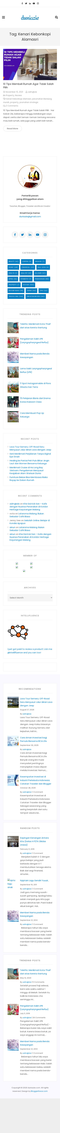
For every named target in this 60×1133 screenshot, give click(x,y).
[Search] (56, 17)
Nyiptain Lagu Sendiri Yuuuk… (34, 880)
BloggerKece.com (39, 1091)
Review (18, 95)
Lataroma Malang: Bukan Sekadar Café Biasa (27, 515)
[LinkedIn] (30, 3)
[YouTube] (34, 3)
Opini (11, 279)
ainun (12, 527)
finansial (25, 267)
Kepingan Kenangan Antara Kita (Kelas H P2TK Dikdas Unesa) (34, 841)
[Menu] (3, 17)
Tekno (29, 291)
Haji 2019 (42, 267)
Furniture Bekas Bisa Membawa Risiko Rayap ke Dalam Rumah (29, 479)
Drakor (38, 261)
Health (12, 273)
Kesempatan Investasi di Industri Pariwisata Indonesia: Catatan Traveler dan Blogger (35, 780)
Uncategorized (33, 296)
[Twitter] (26, 3)
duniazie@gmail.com (30, 216)
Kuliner (38, 273)
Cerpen (25, 261)
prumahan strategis (29, 102)
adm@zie (32, 92)
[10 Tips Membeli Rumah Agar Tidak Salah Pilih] (30, 64)
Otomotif (24, 279)
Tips (41, 291)
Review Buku (14, 291)
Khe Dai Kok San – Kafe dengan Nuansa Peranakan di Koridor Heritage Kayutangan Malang (29, 506)
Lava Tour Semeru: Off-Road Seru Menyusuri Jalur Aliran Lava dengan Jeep (30, 448)
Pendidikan (40, 279)
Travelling (13, 296)
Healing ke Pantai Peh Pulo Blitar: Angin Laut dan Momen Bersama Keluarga (29, 462)
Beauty (11, 261)
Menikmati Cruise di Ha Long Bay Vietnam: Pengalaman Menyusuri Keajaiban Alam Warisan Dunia (27, 470)
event (11, 267)
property (14, 102)
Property (10, 95)
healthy (24, 273)
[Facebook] (22, 3)
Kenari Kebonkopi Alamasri (18, 99)
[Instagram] (38, 3)
